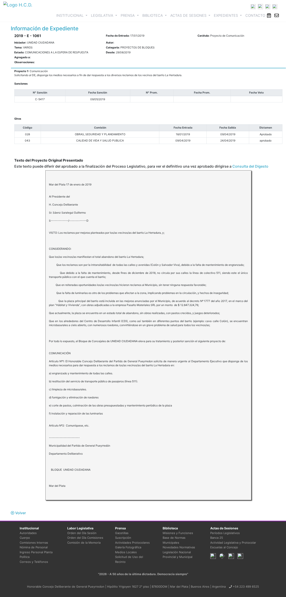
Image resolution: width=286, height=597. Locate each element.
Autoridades (28, 533)
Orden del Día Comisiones (85, 537)
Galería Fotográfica (128, 547)
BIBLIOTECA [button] (153, 15)
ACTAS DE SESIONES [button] (189, 15)
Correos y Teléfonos (34, 562)
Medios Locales (126, 552)
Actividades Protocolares (132, 542)
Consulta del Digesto (250, 166)
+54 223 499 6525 (245, 586)
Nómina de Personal (34, 547)
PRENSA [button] (128, 15)
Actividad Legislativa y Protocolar (233, 542)
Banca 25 (216, 537)
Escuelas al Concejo (224, 547)
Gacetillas (121, 533)
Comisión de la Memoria (84, 542)
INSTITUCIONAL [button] (72, 15)
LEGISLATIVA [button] (102, 15)
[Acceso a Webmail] (276, 15)
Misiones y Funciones (178, 533)
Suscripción (123, 537)
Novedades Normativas (179, 547)
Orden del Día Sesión (82, 533)
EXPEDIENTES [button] (226, 15)
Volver (20, 513)
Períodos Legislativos (225, 533)
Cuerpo (25, 537)
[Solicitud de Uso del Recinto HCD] (269, 15)
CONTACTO (255, 15)
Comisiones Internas (34, 542)
